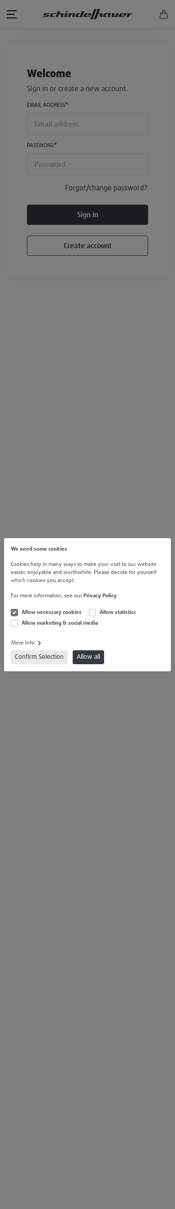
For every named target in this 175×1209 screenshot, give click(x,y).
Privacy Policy (100, 596)
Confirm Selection (39, 657)
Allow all (88, 657)
